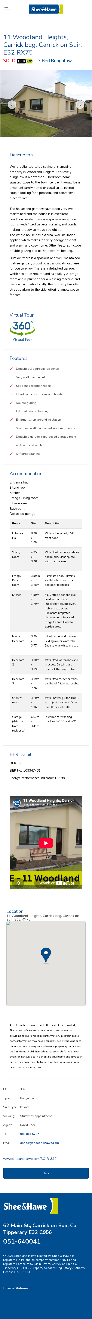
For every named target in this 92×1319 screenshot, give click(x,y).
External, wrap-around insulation (38, 420)
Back (46, 1173)
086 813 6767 (29, 1134)
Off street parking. (28, 454)
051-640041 (22, 1241)
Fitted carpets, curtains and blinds (39, 394)
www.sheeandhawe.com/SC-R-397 (30, 1158)
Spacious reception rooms (33, 386)
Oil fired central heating (32, 411)
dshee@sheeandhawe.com (39, 1143)
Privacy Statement (17, 1288)
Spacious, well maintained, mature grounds (45, 428)
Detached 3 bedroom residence (37, 369)
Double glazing (26, 403)
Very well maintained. (31, 377)
